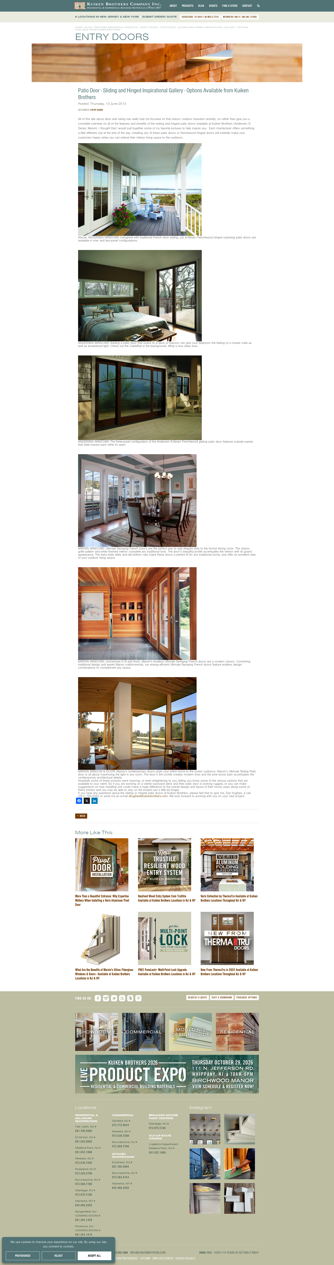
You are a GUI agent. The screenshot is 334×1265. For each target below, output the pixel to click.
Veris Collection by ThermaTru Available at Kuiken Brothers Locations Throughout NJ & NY (229, 898)
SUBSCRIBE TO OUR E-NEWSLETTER (200, 17)
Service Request (185, 1258)
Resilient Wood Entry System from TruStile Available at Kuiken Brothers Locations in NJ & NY (166, 898)
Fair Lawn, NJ (84, 1126)
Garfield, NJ (120, 1120)
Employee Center (163, 1258)
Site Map (145, 1258)
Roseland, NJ (84, 1169)
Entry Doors (149, 27)
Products (187, 6)
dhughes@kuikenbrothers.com (148, 796)
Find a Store (230, 6)
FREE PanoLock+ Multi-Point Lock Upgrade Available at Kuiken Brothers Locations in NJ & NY (166, 971)
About (173, 6)
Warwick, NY (84, 1201)
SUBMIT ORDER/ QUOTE (159, 16)
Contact (247, 6)
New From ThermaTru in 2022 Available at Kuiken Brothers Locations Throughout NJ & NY (229, 971)
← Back (81, 816)
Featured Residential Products (116, 27)
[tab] (173, 6)
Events (213, 6)
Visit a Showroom (222, 997)
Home (79, 27)
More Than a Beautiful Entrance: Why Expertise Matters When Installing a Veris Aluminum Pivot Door (102, 900)
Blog (201, 6)
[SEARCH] (258, 6)
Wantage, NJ (84, 1190)
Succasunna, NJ (86, 1179)
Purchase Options (246, 997)
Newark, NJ (83, 1158)
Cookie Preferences (125, 1258)
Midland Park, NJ (87, 1147)
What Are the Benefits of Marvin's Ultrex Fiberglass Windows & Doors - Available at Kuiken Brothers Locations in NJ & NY (104, 974)
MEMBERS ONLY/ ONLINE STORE (240, 17)
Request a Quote (197, 997)
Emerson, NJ (84, 1137)
